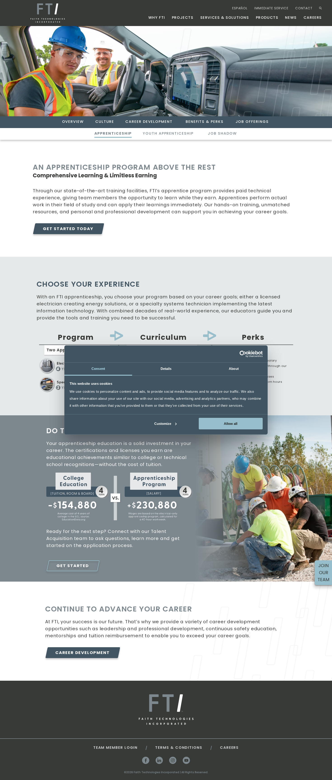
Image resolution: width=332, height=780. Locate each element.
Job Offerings (252, 122)
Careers (313, 17)
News (291, 17)
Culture (104, 122)
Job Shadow (222, 133)
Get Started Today (68, 228)
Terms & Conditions (178, 747)
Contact (303, 8)
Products (267, 17)
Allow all (230, 423)
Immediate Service (271, 8)
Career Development (149, 122)
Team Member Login (115, 747)
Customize (162, 423)
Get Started (72, 565)
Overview (73, 122)
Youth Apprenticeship (168, 133)
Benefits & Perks (205, 122)
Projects (183, 17)
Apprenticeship (113, 133)
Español (240, 8)
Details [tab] (166, 369)
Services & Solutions (224, 17)
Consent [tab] (98, 369)
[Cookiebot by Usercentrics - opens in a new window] (243, 353)
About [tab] (234, 369)
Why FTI (156, 17)
